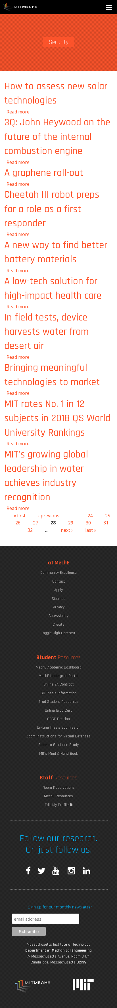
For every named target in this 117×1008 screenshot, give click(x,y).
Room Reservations (59, 787)
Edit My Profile (57, 804)
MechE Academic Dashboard (59, 667)
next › (67, 530)
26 (17, 523)
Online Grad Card (58, 710)
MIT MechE (20, 7)
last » (90, 530)
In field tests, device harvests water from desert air (46, 332)
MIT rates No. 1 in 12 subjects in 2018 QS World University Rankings (57, 418)
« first (20, 516)
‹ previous (48, 516)
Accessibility (58, 615)
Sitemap (58, 598)
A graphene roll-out (43, 172)
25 (107, 516)
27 (35, 523)
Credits (58, 624)
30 (88, 523)
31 (105, 523)
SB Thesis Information (59, 693)
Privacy (58, 607)
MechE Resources (58, 796)
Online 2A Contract (58, 684)
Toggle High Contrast (58, 633)
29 (70, 523)
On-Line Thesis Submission (58, 727)
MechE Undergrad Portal (58, 675)
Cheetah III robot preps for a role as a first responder (51, 209)
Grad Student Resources (58, 701)
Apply (58, 589)
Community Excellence (58, 572)
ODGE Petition (58, 719)
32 (30, 530)
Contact (58, 581)
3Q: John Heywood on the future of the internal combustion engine (57, 136)
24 (90, 516)
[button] (109, 8)
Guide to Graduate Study (58, 744)
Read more (18, 112)
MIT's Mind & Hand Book (58, 753)
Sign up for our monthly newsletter (60, 907)
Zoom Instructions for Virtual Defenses (58, 736)
